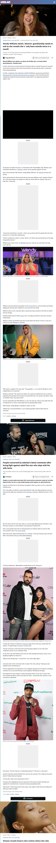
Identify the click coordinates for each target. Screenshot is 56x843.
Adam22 (5, 485)
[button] (52, 58)
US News (14, 416)
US (15, 66)
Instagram (25, 644)
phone (31, 306)
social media (21, 530)
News (14, 38)
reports (22, 316)
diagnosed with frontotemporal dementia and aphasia (18, 75)
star (36, 485)
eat (28, 233)
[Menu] (54, 2)
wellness (20, 169)
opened (41, 172)
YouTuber (29, 492)
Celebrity (9, 38)
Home (4, 38)
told (13, 321)
